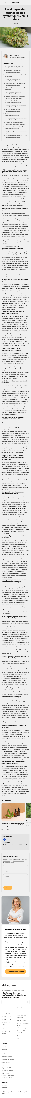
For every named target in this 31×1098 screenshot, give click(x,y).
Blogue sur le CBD (6, 1065)
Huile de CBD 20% (6, 1016)
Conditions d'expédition (8, 1059)
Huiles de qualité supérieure (21, 1016)
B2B (18, 1038)
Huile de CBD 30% (6, 1019)
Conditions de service (18, 861)
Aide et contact (6, 1062)
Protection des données (5, 1052)
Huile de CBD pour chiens (6, 1023)
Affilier (19, 1035)
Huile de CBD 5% (6, 1011)
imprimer (4, 1046)
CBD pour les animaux (7, 1070)
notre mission (20, 1013)
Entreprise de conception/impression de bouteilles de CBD (8, 1075)
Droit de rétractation (7, 1056)
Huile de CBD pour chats (6, 1028)
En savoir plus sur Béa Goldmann (15, 971)
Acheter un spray (21, 1028)
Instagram (4, 1085)
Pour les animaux (21, 1020)
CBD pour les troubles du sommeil (23, 1024)
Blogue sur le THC (6, 1068)
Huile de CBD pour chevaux (6, 1032)
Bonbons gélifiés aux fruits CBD (22, 1031)
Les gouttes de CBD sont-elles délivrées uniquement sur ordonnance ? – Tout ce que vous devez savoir (13, 825)
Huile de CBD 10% (6, 1013)
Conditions (4, 1049)
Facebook (4, 1087)
